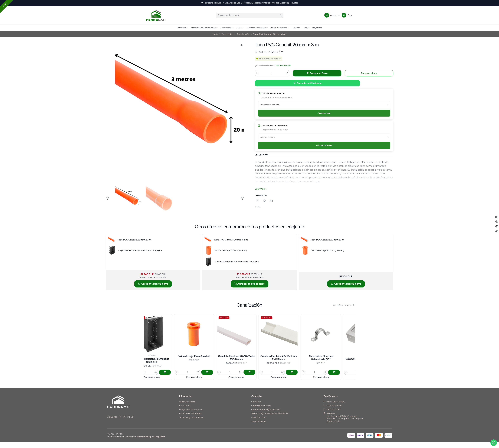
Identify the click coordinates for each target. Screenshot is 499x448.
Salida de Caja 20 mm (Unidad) (231, 250)
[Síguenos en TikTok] (132, 416)
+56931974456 (258, 421)
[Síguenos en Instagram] (120, 416)
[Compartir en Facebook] (257, 200)
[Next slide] (242, 198)
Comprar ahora (159, 377)
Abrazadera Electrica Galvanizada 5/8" (286, 358)
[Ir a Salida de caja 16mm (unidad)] (159, 334)
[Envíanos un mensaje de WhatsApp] (493, 442)
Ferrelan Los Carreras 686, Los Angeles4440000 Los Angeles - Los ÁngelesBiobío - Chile (345, 417)
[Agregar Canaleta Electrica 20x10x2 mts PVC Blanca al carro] (215, 372)
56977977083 (334, 409)
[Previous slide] (108, 198)
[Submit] (280, 15)
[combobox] (249, 15)
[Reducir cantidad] (257, 73)
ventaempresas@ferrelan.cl (265, 409)
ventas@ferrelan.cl (261, 405)
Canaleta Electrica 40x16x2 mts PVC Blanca (244, 358)
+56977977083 (259, 417)
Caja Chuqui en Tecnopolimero (328, 358)
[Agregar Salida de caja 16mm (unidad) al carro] (172, 372)
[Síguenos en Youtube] (128, 416)
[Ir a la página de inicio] (156, 15)
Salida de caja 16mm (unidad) (159, 356)
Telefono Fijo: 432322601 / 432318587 (269, 413)
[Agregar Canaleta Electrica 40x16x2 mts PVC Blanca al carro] (257, 372)
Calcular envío (324, 113)
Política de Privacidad (190, 413)
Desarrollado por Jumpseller (151, 437)
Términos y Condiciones (191, 417)
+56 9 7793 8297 (283, 66)
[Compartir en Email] (271, 200)
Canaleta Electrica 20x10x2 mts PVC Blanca (202, 358)
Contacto (256, 402)
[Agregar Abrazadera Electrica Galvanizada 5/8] (299, 372)
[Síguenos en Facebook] (124, 416)
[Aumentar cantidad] (286, 73)
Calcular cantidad (324, 145)
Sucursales (184, 405)
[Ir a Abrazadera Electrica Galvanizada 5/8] (286, 334)
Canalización (243, 34)
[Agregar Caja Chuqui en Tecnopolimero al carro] (342, 372)
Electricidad (227, 34)
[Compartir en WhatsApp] (264, 200)
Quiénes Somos (187, 402)
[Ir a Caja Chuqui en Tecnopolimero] (329, 334)
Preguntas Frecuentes (191, 409)
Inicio (215, 34)
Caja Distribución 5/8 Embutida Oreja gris (140, 250)
